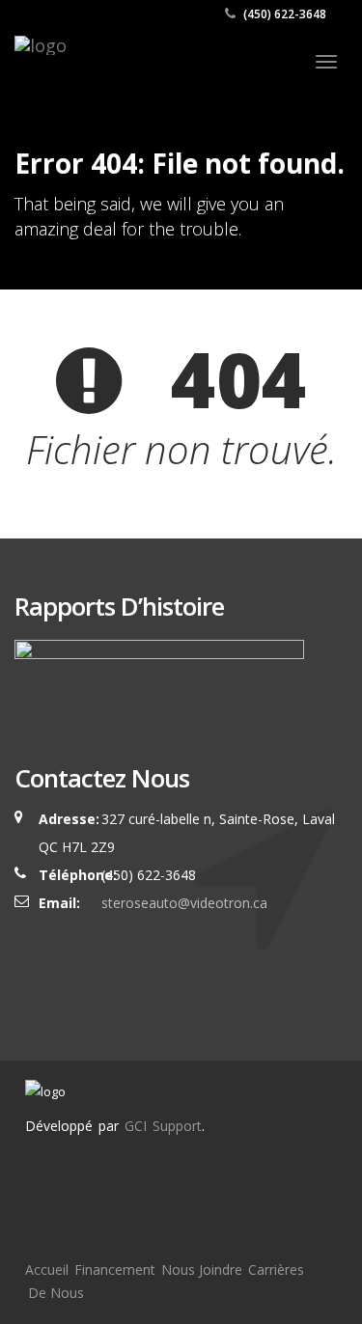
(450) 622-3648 (283, 14)
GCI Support (163, 1126)
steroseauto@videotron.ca (184, 903)
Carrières (276, 1269)
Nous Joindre (201, 1269)
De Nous (56, 1292)
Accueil (47, 1269)
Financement (114, 1269)
